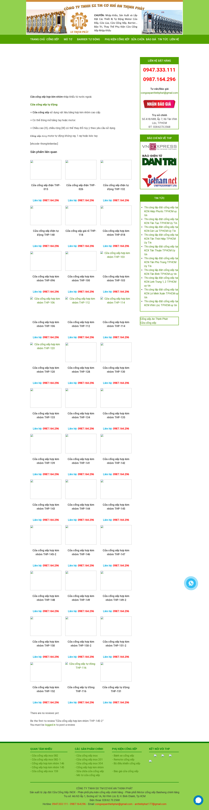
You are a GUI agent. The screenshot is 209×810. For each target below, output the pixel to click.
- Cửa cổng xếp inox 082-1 (45, 759)
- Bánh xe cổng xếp (123, 755)
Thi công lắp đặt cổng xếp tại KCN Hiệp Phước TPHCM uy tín (161, 211)
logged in (50, 724)
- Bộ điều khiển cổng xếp (126, 763)
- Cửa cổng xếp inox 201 (89, 759)
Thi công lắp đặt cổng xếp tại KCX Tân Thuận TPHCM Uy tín (161, 250)
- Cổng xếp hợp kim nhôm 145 (47, 767)
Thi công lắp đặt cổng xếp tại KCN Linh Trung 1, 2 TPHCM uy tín (161, 281)
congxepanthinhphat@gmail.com (159, 92)
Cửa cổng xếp (148, 322)
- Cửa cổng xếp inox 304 (89, 763)
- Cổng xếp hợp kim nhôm (89, 767)
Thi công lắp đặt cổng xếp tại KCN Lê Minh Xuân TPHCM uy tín (161, 293)
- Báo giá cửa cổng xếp (125, 771)
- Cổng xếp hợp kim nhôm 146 (47, 763)
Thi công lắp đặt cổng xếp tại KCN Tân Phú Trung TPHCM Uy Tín (161, 262)
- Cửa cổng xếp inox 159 (44, 771)
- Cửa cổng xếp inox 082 (44, 755)
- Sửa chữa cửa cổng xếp (89, 771)
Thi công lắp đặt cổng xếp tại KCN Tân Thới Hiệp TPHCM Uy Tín (161, 238)
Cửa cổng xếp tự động (43, 104)
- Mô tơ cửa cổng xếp (87, 775)
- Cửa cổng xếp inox (86, 755)
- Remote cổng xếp (123, 759)
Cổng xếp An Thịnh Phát (154, 318)
